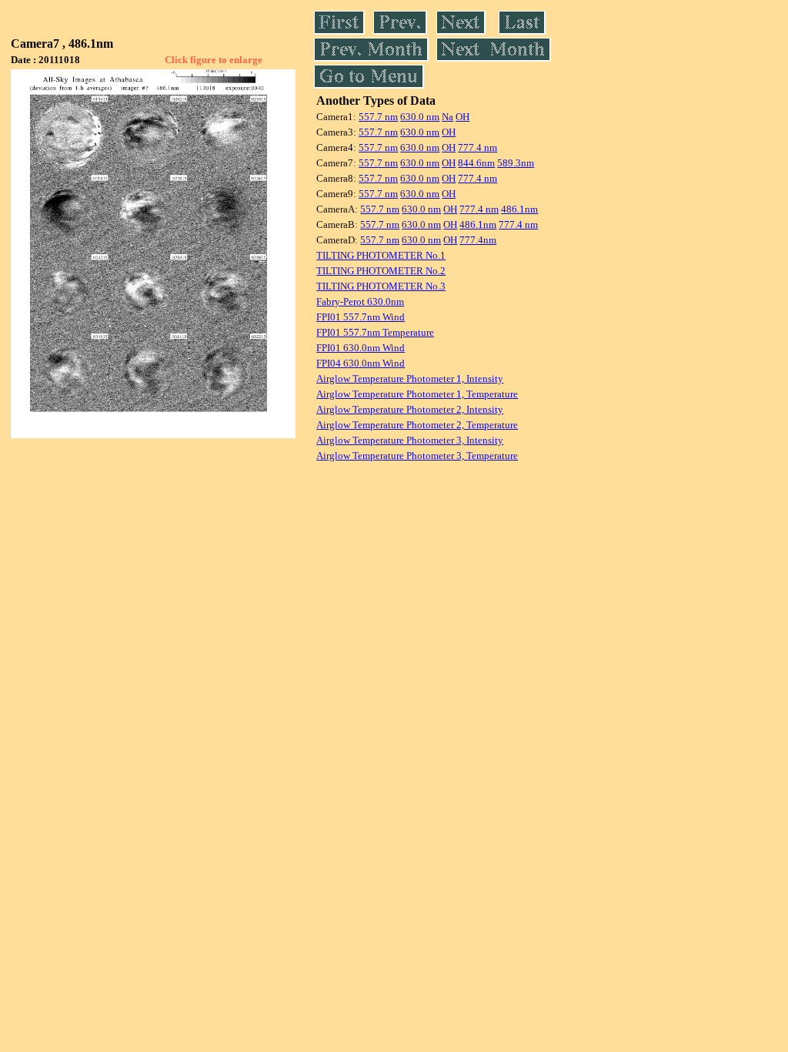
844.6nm (476, 163)
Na (447, 116)
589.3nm (515, 163)
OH (462, 116)
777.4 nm (477, 147)
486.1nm (519, 209)
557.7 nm (378, 116)
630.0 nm (419, 116)
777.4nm (477, 240)
